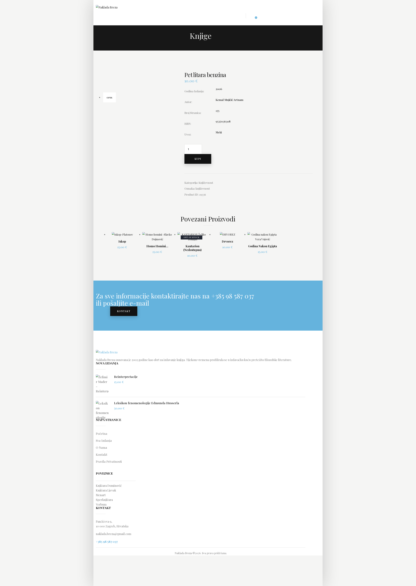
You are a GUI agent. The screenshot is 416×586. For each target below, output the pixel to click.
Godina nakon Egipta (262, 246)
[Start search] (264, 16)
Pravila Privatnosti (109, 461)
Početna (101, 433)
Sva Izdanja (104, 440)
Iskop (122, 241)
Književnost (206, 182)
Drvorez (227, 241)
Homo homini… (157, 246)
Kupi (198, 158)
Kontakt (101, 454)
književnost (202, 188)
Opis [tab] (109, 97)
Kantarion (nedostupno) (192, 248)
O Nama (101, 447)
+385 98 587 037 (107, 541)
